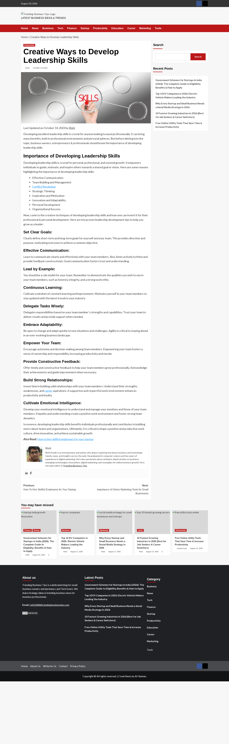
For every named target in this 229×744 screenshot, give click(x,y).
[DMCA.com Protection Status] (30, 612)
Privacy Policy (77, 666)
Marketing (145, 28)
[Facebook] (30, 473)
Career (131, 28)
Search (158, 45)
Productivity (100, 28)
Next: (122, 489)
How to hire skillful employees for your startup (65, 439)
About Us (35, 666)
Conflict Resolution (44, 186)
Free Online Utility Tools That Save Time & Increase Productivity (178, 125)
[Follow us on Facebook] (199, 3)
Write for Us (49, 666)
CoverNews (124, 676)
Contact (63, 666)
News (35, 28)
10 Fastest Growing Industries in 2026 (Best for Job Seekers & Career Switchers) (179, 115)
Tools (158, 28)
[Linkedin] (26, 473)
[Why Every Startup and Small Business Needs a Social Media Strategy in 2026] (114, 522)
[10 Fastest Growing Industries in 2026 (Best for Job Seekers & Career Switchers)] (152, 522)
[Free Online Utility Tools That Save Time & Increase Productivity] (190, 522)
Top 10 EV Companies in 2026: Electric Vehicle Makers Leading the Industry (176, 95)
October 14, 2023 (40, 68)
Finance (72, 28)
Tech (60, 28)
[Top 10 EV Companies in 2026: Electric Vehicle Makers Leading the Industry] (76, 522)
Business (48, 28)
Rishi (28, 68)
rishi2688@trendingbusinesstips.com (49, 604)
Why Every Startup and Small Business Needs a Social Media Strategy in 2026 (179, 105)
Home (24, 28)
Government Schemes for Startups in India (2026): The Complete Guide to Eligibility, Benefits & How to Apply (178, 84)
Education (117, 28)
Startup (85, 28)
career (48, 390)
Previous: (49, 487)
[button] (206, 28)
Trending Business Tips (75, 465)
